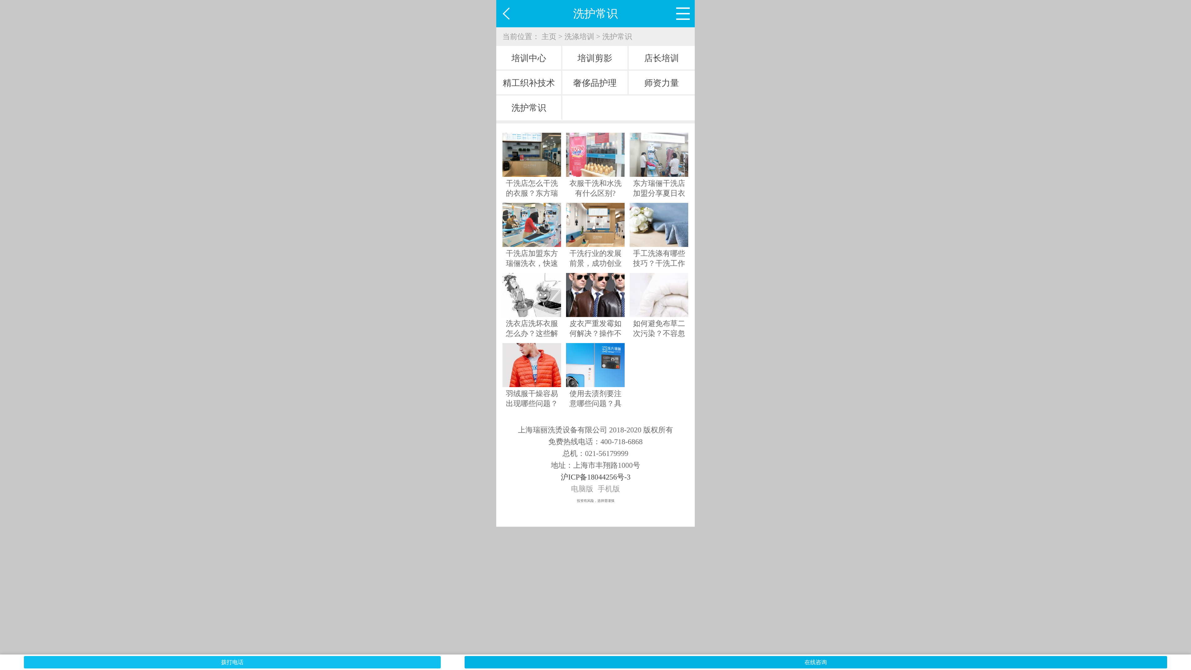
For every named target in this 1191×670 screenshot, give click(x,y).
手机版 (609, 489)
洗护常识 (617, 37)
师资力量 (661, 83)
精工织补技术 (529, 83)
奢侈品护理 (595, 83)
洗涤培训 (579, 37)
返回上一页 (510, 13)
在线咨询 (816, 662)
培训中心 (528, 58)
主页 (549, 37)
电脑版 (582, 489)
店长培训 (661, 58)
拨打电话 (232, 662)
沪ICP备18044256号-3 (596, 477)
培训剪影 (595, 58)
